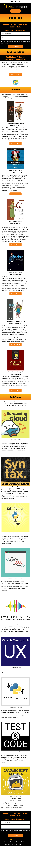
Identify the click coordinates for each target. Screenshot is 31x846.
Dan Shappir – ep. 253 (15, 798)
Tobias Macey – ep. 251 (15, 707)
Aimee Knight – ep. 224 (15, 800)
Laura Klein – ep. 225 (15, 667)
